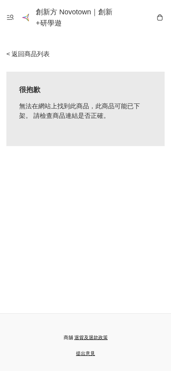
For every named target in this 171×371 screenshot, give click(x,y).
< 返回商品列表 (28, 54)
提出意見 (85, 353)
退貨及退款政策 (91, 337)
